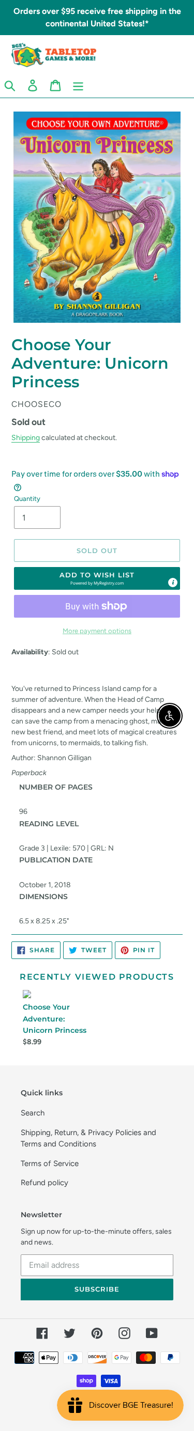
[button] (97, 578)
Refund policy (44, 1182)
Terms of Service (50, 1163)
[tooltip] (172, 582)
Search (32, 1113)
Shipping (25, 437)
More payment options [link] (97, 631)
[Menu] (78, 85)
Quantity (27, 498)
